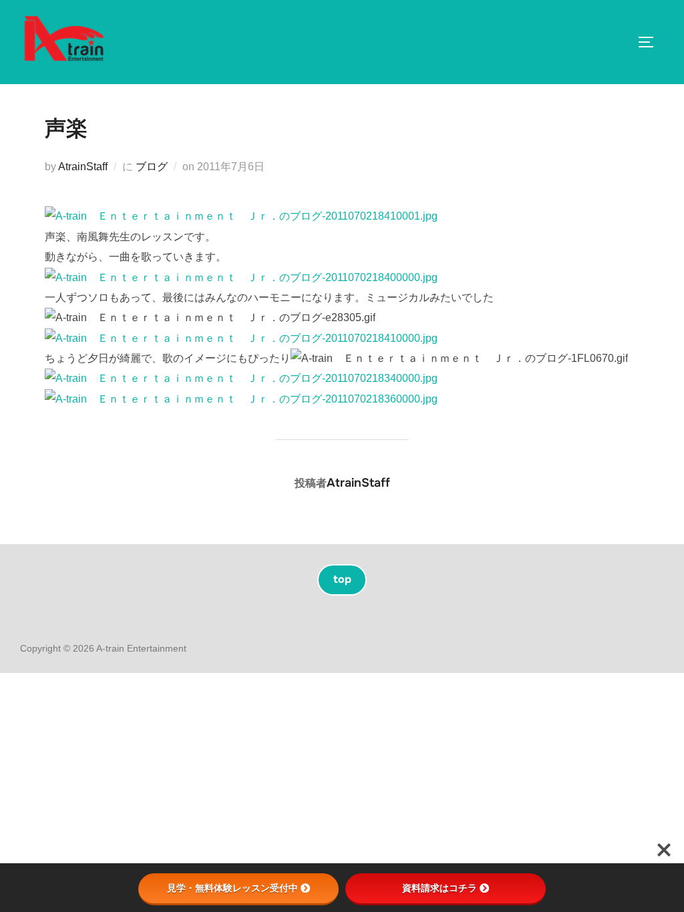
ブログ (152, 166)
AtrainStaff (83, 166)
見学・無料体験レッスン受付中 (232, 888)
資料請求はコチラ (439, 888)
